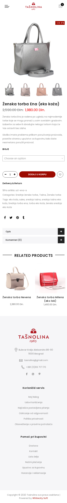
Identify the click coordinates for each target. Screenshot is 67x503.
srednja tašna (33, 199)
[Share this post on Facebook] (5, 218)
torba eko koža (37, 203)
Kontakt (33, 451)
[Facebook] (27, 374)
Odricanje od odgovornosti (33, 413)
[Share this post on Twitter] (11, 218)
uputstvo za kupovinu (33, 138)
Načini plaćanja (33, 462)
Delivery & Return (12, 183)
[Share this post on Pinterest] (17, 218)
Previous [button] (5, 50)
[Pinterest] (40, 374)
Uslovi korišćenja (33, 402)
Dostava (33, 445)
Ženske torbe (54, 194)
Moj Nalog (33, 396)
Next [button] (62, 50)
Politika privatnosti (33, 418)
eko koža (13, 199)
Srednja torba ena (18, 203)
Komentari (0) (14, 240)
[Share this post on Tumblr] (23, 218)
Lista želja (34, 456)
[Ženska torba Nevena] (17, 278)
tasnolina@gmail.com (36, 360)
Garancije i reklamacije (33, 473)
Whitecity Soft (40, 498)
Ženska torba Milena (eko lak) (50, 299)
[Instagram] (33, 374)
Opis (8, 231)
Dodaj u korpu (37, 174)
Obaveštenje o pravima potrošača (33, 424)
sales (22, 199)
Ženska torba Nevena (16, 297)
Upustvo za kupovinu (33, 467)
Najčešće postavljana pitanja (33, 407)
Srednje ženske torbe (27, 194)
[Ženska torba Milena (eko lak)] (50, 278)
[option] (33, 50)
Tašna (42, 194)
